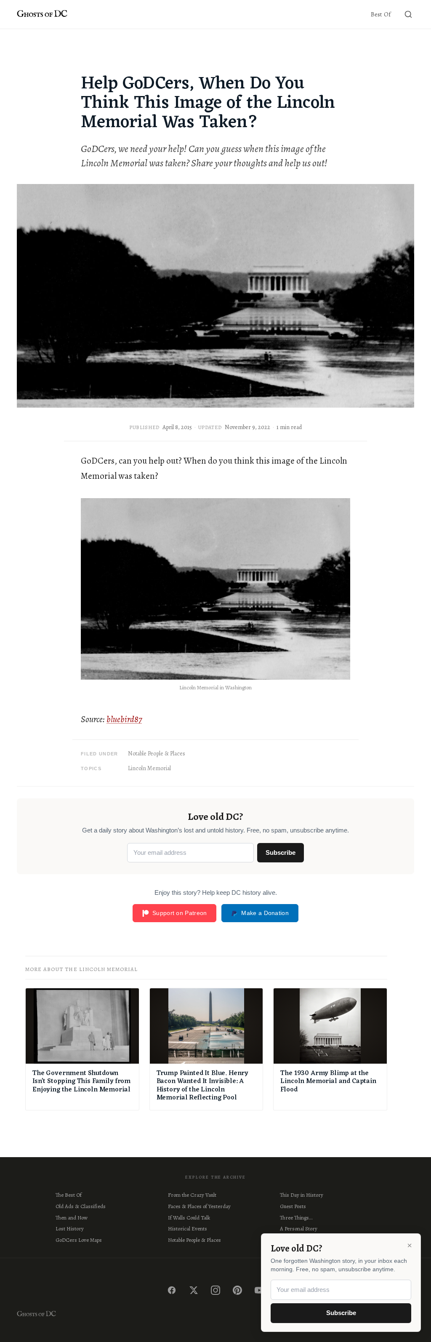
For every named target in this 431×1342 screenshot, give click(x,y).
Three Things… (296, 1217)
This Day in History (301, 1194)
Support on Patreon (179, 913)
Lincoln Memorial (149, 768)
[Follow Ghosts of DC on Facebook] (172, 1290)
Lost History (70, 1228)
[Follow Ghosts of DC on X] (194, 1290)
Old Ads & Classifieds (81, 1206)
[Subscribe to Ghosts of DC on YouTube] (259, 1290)
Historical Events (187, 1228)
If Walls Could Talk (189, 1217)
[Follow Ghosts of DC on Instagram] (215, 1290)
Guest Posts (293, 1206)
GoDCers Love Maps (79, 1239)
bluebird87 (124, 719)
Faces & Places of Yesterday (199, 1206)
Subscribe (280, 852)
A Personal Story (298, 1228)
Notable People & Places (156, 754)
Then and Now (72, 1217)
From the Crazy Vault (192, 1194)
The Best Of (69, 1194)
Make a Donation (265, 913)
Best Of (381, 14)
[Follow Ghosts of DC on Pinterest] (237, 1290)
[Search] (408, 14)
